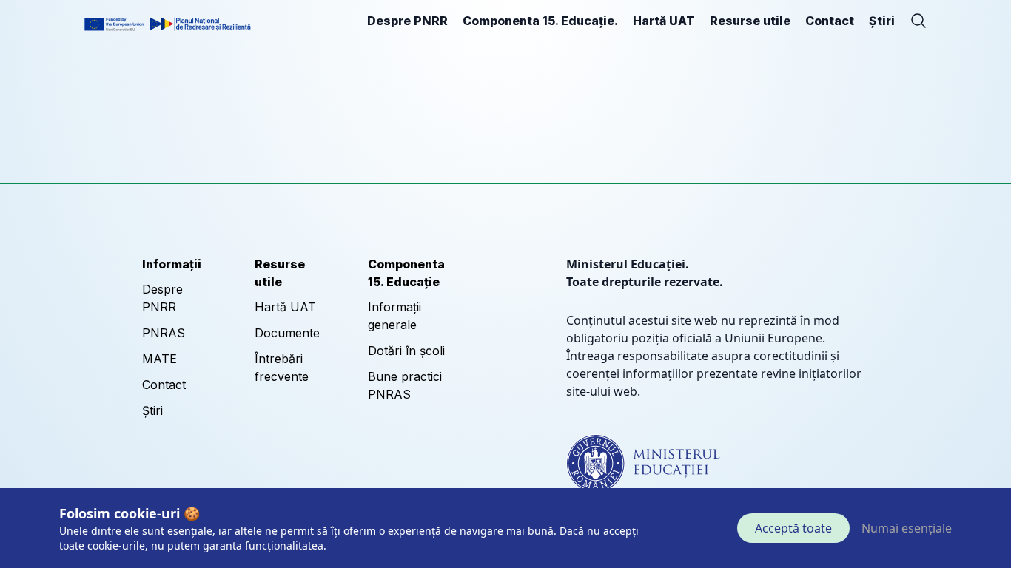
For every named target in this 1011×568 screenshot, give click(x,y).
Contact (829, 20)
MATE (159, 358)
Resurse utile (750, 20)
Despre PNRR (407, 20)
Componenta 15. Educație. (540, 20)
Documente (287, 332)
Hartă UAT (664, 20)
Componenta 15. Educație (406, 273)
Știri (882, 20)
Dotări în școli (406, 350)
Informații (171, 264)
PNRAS (163, 332)
